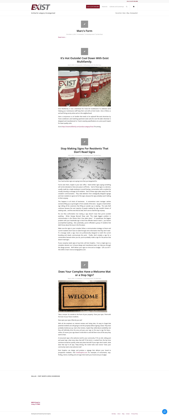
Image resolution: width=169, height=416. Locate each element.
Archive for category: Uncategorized (43, 13)
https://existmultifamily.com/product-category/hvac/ (78, 126)
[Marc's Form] (84, 24)
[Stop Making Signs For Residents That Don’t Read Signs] (84, 141)
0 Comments (80, 34)
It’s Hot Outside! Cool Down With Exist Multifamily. (84, 59)
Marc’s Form (84, 31)
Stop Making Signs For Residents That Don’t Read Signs (84, 150)
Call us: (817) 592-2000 (132, 1)
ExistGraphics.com (81, 352)
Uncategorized (90, 34)
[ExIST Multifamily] (40, 6)
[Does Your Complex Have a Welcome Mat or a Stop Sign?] (84, 264)
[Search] (126, 6)
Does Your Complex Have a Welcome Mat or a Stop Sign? (84, 273)
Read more (61, 37)
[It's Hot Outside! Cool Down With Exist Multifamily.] (84, 51)
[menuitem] (93, 6)
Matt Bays (100, 34)
